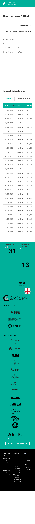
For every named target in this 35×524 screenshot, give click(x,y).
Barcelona (20, 110)
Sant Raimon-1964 (11, 31)
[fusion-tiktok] (17, 460)
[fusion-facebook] (15, 457)
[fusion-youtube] (15, 460)
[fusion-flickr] (17, 463)
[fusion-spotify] (19, 460)
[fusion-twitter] (17, 457)
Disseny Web (17, 482)
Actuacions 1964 (26, 25)
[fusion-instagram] (19, 457)
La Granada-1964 (25, 31)
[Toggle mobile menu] (31, 4)
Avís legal (17, 466)
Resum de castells (23, 99)
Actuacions (9, 99)
